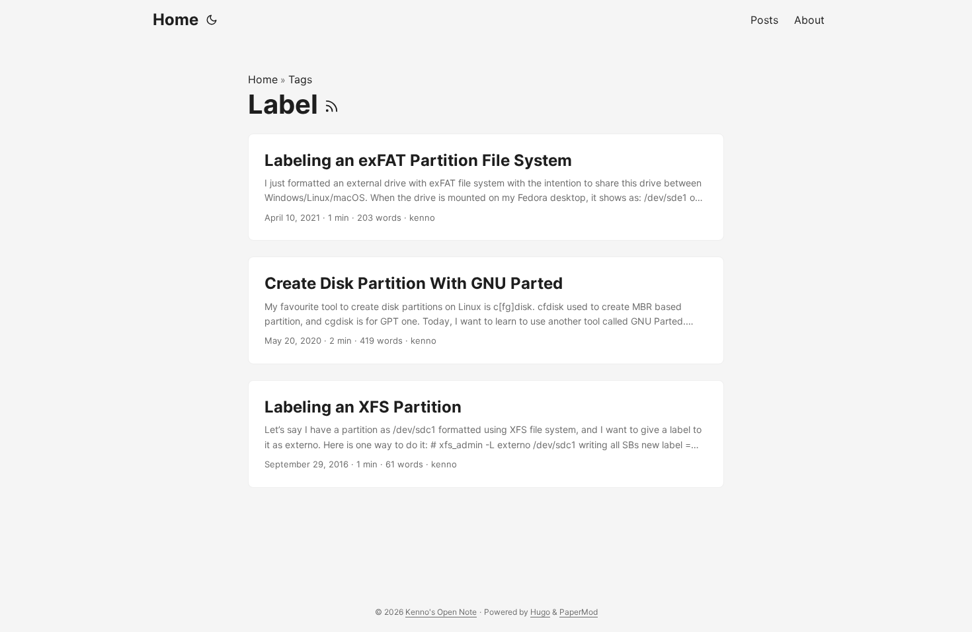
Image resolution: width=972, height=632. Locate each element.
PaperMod (578, 612)
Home (175, 19)
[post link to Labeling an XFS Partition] (486, 434)
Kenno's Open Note (441, 612)
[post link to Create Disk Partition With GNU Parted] (486, 310)
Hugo (540, 612)
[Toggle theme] (212, 20)
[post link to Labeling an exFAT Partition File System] (486, 187)
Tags (300, 79)
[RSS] (331, 104)
